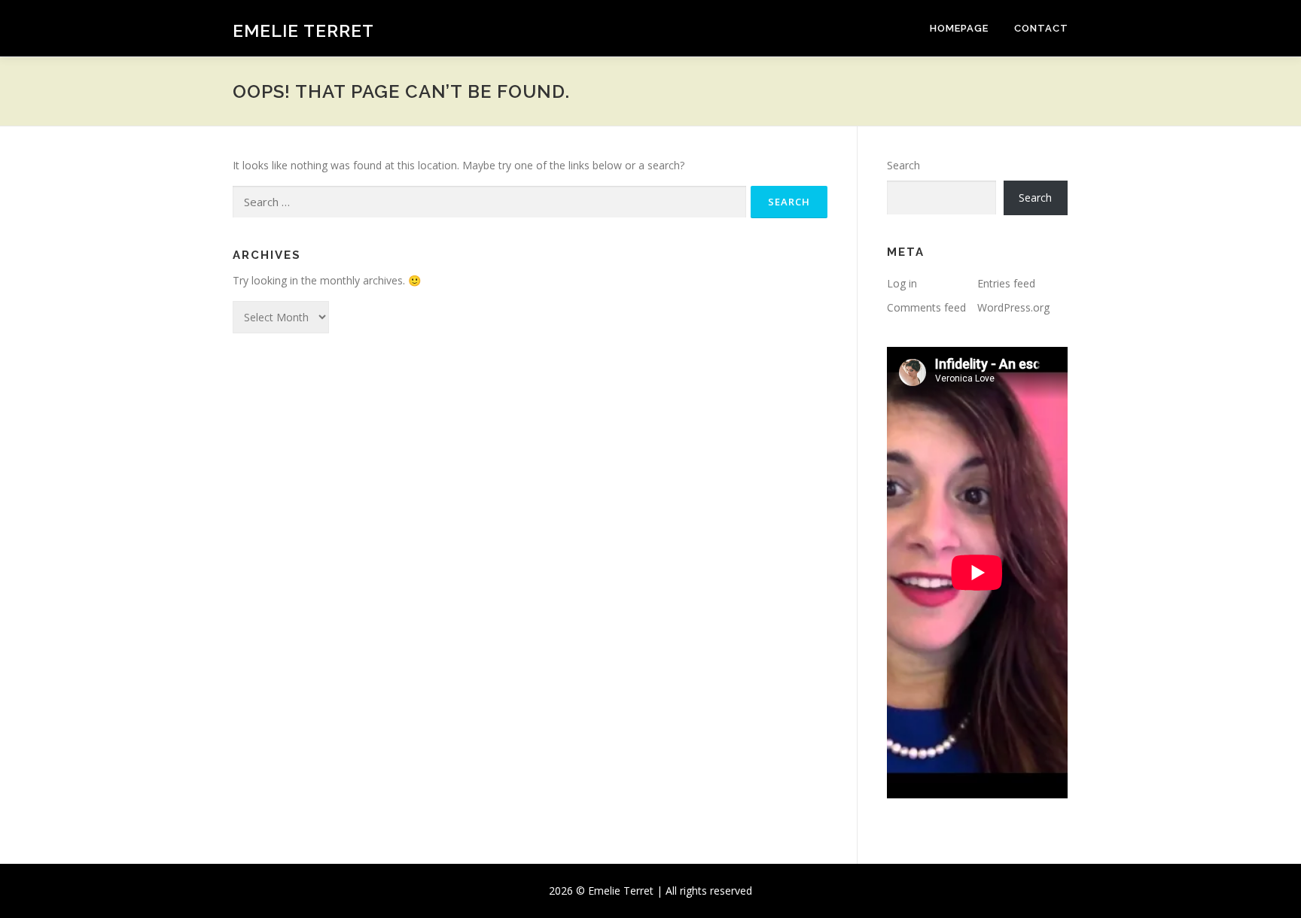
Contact (1041, 28)
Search (903, 165)
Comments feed (926, 307)
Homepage (959, 28)
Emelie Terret (303, 30)
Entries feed (1006, 283)
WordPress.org (1013, 307)
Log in (902, 283)
